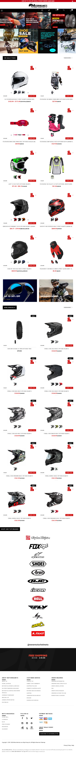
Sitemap (43, 742)
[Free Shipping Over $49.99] (38, 656)
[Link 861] (38, 555)
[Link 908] (27, 718)
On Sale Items (10, 58)
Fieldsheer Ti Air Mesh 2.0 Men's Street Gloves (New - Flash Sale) (56, 269)
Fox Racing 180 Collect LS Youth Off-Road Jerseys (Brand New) (56, 184)
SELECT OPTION (32, 104)
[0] (56, 10)
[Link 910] (22, 723)
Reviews (29, 697)
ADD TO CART (32, 354)
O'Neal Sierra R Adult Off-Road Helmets (19, 518)
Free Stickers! (6, 724)
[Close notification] (72, 1)
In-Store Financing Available (10, 688)
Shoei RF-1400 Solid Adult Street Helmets (19, 269)
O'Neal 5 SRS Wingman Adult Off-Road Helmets (19, 476)
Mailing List (5, 697)
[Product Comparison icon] (49, 10)
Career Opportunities (8, 699)
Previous (11, 92)
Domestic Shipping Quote (34, 688)
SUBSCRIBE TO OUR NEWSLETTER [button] (49, 734)
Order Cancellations (58, 686)
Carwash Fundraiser (8, 695)
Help (73, 745)
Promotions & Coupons (58, 695)
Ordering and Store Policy (59, 683)
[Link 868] (38, 616)
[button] (71, 11)
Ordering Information (58, 681)
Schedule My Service (32, 700)
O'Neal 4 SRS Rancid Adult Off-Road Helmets (56, 433)
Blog (3, 721)
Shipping (29, 693)
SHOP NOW (51, 1)
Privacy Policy (67, 745)
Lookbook (5, 719)
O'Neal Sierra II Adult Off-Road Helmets (56, 476)
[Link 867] (38, 607)
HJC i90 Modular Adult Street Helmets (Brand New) (19, 99)
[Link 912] (32, 723)
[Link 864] (38, 581)
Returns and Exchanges (34, 690)
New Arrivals (9, 307)
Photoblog (5, 702)
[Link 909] (32, 718)
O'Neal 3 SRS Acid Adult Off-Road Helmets (19, 433)
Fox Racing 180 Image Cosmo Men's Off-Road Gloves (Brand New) (56, 99)
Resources (5, 726)
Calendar (5, 729)
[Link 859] (38, 537)
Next (27, 92)
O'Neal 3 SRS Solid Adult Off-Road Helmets (56, 348)
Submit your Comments (33, 683)
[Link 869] (38, 624)
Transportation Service (34, 695)
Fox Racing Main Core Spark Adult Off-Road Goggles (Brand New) (19, 141)
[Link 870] (38, 633)
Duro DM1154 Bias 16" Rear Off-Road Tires (19, 348)
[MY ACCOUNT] (42, 10)
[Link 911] (27, 723)
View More (67, 58)
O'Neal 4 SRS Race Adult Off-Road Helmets (19, 391)
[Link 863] (38, 572)
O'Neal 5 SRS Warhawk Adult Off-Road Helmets (56, 518)
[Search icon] (63, 10)
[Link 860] (38, 546)
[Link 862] (38, 563)
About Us (4, 681)
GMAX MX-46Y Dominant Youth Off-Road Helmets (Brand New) (19, 226)
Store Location (6, 683)
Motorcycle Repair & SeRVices (10, 686)
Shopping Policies (32, 686)
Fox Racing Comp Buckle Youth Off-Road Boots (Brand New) (56, 141)
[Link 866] (38, 598)
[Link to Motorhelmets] (38, 5)
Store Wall (5, 717)
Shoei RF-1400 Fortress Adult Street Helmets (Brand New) (56, 226)
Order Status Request (58, 690)
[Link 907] (22, 718)
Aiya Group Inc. (27, 742)
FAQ (53, 688)
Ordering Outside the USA (59, 693)
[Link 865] (38, 590)
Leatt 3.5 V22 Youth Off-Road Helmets (19, 184)
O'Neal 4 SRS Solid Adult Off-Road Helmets (56, 391)
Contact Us (30, 681)
